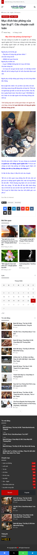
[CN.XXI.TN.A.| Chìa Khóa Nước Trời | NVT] (6, 334)
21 (23, 300)
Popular (27, 492)
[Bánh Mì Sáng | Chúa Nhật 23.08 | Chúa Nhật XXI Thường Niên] (6, 342)
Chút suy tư (17, 12)
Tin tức (4, 469)
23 (33, 300)
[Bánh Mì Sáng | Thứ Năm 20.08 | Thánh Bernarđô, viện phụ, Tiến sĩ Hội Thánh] (6, 395)
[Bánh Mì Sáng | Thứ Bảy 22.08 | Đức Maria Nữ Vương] (6, 351)
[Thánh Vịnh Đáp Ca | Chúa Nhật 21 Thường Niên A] (6, 378)
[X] (9, 209)
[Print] (9, 213)
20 (18, 300)
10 (4, 297)
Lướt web (5, 466)
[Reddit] (27, 209)
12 (13, 297)
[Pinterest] (23, 209)
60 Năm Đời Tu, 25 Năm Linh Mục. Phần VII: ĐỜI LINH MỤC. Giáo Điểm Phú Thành (24, 359)
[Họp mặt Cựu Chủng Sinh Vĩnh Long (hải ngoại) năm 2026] (6, 386)
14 (23, 297)
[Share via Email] (5, 213)
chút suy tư (10, 202)
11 (8, 297)
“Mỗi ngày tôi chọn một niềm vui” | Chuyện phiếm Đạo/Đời (9, 265)
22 (28, 300)
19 (13, 300)
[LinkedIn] (14, 209)
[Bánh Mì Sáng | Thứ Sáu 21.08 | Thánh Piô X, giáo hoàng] (6, 368)
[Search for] (35, 8)
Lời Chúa (5, 472)
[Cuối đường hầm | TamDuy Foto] (27, 256)
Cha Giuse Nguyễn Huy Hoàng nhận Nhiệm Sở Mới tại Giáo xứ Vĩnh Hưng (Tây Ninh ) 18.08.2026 (24, 403)
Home (4, 12)
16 (33, 297)
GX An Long (6, 475)
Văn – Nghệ (6, 481)
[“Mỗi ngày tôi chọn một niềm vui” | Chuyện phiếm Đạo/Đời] (9, 256)
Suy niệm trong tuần (8, 487)
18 (8, 300)
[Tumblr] (18, 209)
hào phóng (17, 202)
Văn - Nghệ (10, 12)
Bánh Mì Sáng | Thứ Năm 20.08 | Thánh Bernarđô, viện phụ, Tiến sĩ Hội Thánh (23, 394)
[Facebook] (5, 209)
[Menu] (2, 8)
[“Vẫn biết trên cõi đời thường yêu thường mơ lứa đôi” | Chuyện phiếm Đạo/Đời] (9, 231)
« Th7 (2, 313)
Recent (10, 492)
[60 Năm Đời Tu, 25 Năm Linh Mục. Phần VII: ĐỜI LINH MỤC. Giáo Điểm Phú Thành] (6, 359)
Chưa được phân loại (8, 484)
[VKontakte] (32, 209)
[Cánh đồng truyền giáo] (18, 7)
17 (4, 300)
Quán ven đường (7, 463)
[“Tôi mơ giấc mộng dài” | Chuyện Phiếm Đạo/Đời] (27, 231)
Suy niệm (5, 478)
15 (28, 297)
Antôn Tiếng (7, 32)
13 (18, 297)
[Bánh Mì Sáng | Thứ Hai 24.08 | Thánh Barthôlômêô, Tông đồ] (6, 326)
